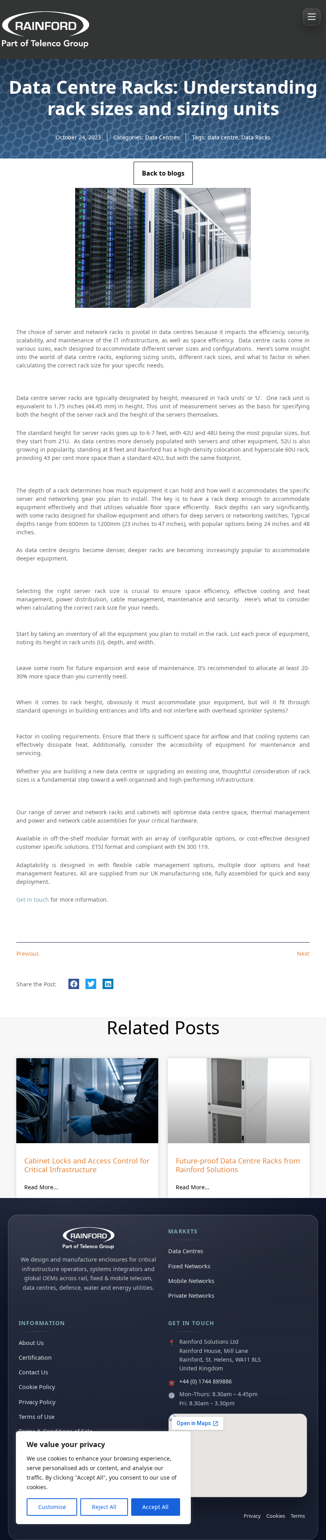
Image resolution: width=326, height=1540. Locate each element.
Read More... (41, 1187)
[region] (103, 1477)
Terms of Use (36, 1416)
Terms (298, 1515)
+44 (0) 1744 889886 (205, 1381)
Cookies (275, 1515)
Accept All (155, 1507)
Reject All (104, 1507)
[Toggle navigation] (311, 16)
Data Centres (162, 137)
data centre (223, 137)
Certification (35, 1357)
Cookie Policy (37, 1387)
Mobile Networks (191, 1281)
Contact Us (33, 1372)
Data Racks (255, 137)
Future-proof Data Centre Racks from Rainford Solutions (238, 1165)
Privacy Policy (37, 1402)
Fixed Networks (189, 1266)
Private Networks (191, 1295)
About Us (31, 1343)
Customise (52, 1507)
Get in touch (32, 899)
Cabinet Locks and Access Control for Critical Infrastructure (86, 1165)
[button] (73, 984)
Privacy (252, 1515)
